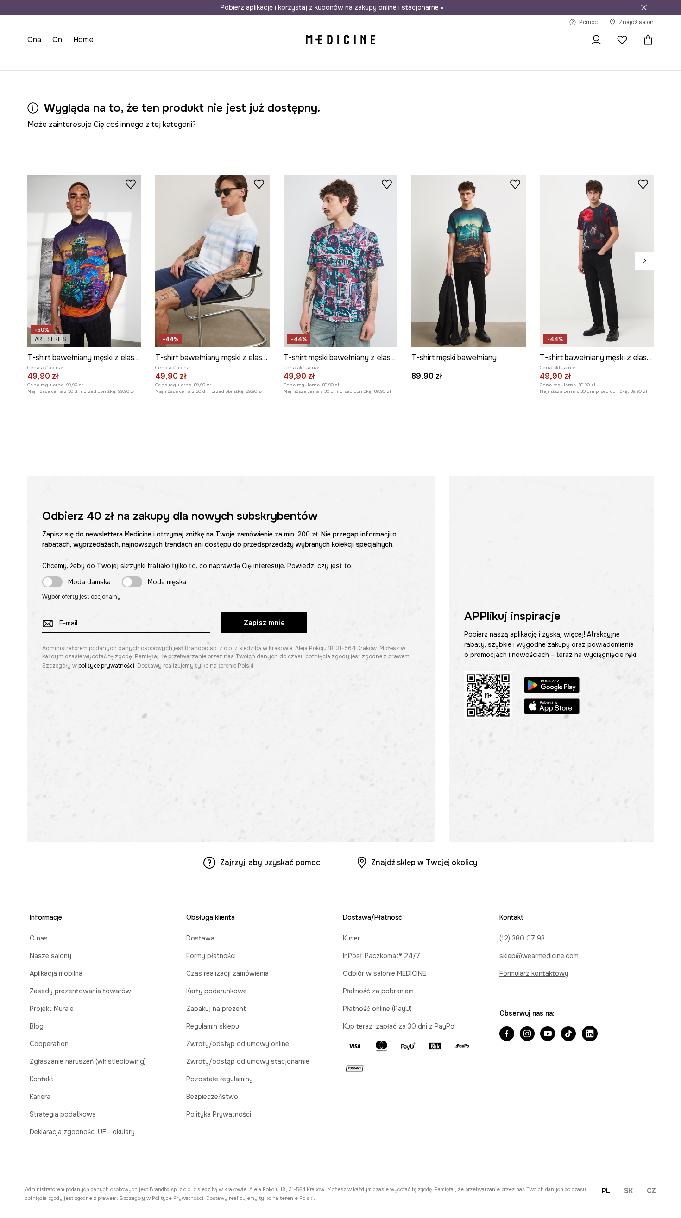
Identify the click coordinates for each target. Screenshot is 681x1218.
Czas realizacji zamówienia (227, 973)
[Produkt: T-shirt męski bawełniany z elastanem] (340, 261)
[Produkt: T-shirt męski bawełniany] (468, 261)
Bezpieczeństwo (212, 1096)
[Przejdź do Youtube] (547, 1034)
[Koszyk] (646, 40)
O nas (39, 938)
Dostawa (200, 938)
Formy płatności (211, 956)
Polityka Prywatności (218, 1114)
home (83, 39)
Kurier (351, 938)
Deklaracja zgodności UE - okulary (82, 1132)
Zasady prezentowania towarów (80, 991)
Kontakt (42, 1079)
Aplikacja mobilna (56, 973)
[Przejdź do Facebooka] (506, 1034)
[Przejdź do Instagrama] (527, 1034)
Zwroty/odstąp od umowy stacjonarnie (247, 1061)
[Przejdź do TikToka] (568, 1034)
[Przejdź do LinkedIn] (590, 1034)
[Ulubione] (622, 40)
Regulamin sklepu (212, 1026)
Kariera (40, 1096)
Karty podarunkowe (216, 991)
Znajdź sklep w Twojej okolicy (424, 862)
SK (628, 1190)
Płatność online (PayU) (377, 1008)
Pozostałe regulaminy (219, 1079)
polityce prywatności (106, 665)
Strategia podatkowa (63, 1114)
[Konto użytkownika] (596, 40)
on (57, 39)
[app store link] (552, 707)
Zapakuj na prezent (216, 1008)
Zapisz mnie (264, 622)
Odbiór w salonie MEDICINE (384, 973)
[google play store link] (552, 686)
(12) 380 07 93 (522, 938)
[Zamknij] (644, 7)
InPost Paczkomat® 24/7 (381, 956)
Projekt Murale (52, 1008)
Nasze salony (50, 956)
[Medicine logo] (340, 40)
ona (34, 39)
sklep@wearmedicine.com (539, 956)
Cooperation (49, 1044)
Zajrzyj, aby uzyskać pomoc (270, 862)
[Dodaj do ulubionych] (131, 184)
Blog (37, 1026)
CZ (651, 1190)
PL (606, 1190)
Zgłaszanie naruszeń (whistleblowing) (88, 1061)
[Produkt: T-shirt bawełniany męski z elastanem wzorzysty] (212, 261)
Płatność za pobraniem (378, 991)
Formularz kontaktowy (533, 973)
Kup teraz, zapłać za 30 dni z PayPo (398, 1026)
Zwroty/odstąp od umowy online (237, 1044)
